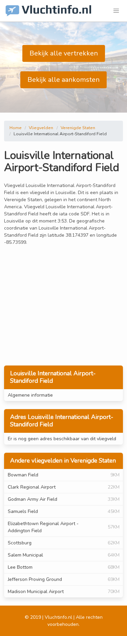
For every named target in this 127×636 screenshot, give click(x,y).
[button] (116, 11)
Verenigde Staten (78, 128)
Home (15, 128)
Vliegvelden (41, 128)
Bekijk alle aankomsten (63, 79)
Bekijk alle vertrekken (63, 53)
